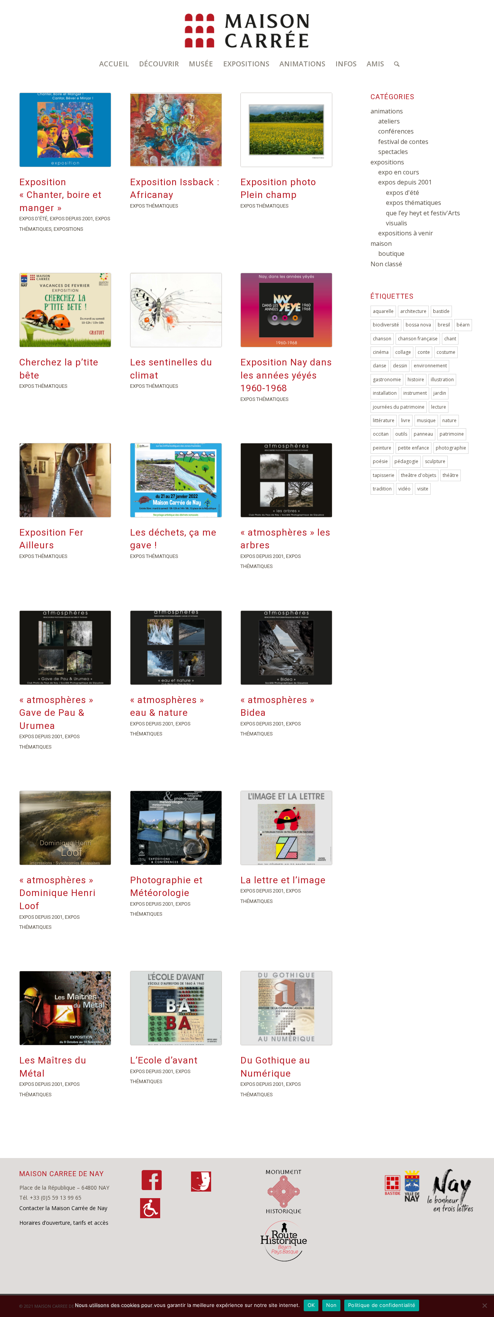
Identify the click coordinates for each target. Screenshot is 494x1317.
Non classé (386, 264)
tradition (382, 488)
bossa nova (418, 324)
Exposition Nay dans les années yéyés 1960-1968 (286, 375)
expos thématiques (154, 206)
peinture (382, 448)
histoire (416, 379)
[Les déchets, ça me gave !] (176, 480)
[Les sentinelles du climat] (176, 310)
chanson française (418, 338)
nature (449, 420)
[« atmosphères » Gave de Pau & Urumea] (65, 647)
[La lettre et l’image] (286, 828)
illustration (442, 379)
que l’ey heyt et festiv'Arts (423, 213)
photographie (451, 448)
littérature (383, 420)
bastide (441, 311)
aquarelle (383, 311)
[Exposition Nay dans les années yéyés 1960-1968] (286, 310)
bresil (444, 324)
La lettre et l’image (283, 880)
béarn (463, 324)
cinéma (381, 352)
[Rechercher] (394, 63)
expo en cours (398, 172)
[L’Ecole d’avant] (176, 1008)
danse (379, 365)
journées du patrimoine (399, 407)
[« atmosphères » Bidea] (286, 647)
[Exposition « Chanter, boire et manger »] (65, 130)
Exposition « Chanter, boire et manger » (60, 195)
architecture (413, 311)
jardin (439, 393)
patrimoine (452, 434)
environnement (430, 365)
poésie (380, 461)
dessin (400, 365)
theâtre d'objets (418, 475)
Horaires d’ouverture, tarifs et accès (63, 1222)
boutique (391, 253)
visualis (396, 223)
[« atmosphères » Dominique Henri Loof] (65, 828)
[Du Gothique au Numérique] (286, 1008)
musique (426, 420)
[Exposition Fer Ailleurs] (65, 480)
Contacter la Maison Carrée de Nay (63, 1208)
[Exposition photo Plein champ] (286, 130)
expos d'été (33, 218)
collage (403, 352)
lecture (438, 407)
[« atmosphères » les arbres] (286, 480)
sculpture (435, 461)
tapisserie (383, 475)
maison (381, 243)
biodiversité (386, 324)
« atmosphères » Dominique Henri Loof (57, 893)
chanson (382, 338)
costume (445, 352)
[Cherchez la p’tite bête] (65, 310)
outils (401, 434)
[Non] (484, 1305)
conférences (396, 131)
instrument (415, 393)
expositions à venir (405, 233)
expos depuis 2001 (71, 218)
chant (450, 338)
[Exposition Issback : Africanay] (176, 130)
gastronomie (387, 379)
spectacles (393, 151)
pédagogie (406, 461)
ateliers (389, 121)
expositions (68, 229)
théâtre (450, 475)
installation (385, 393)
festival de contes (403, 141)
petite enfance (413, 448)
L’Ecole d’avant (164, 1060)
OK (311, 1305)
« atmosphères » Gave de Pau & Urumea (56, 713)
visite (422, 488)
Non (331, 1305)
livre (405, 420)
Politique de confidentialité (381, 1305)
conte (424, 352)
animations (386, 111)
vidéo (404, 488)
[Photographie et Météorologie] (176, 828)
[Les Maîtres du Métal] (65, 1008)
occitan (381, 434)
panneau (423, 434)
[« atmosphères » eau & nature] (176, 647)
